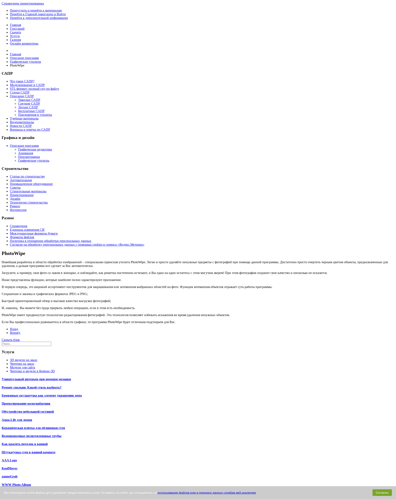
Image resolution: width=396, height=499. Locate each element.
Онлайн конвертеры (24, 43)
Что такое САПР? (22, 81)
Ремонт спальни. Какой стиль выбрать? (31, 387)
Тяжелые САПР (29, 100)
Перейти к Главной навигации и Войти (38, 14)
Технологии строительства (29, 202)
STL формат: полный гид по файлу (34, 88)
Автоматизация (21, 180)
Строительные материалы (28, 191)
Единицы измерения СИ (27, 229)
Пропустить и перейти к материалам (36, 10)
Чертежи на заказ (22, 363)
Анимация (25, 153)
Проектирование (22, 195)
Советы (15, 187)
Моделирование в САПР (27, 85)
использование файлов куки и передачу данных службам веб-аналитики (207, 492)
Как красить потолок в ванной (25, 444)
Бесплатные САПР (31, 111)
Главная (15, 25)
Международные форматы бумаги (34, 233)
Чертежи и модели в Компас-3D (32, 371)
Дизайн (15, 198)
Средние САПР (29, 103)
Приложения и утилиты (35, 114)
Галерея (15, 39)
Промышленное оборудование (31, 184)
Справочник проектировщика (23, 3)
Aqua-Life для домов (17, 420)
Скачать (15, 32)
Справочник (18, 226)
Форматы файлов (22, 237)
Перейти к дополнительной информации (39, 18)
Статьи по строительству (27, 176)
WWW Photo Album (16, 484)
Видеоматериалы (22, 122)
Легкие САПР (28, 107)
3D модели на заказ (23, 360)
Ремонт (15, 206)
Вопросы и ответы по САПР (30, 129)
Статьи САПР (19, 92)
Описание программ (24, 145)
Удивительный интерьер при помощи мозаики (36, 379)
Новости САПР (21, 126)
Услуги (15, 36)
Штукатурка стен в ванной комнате (28, 452)
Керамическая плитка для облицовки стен (33, 428)
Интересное (18, 210)
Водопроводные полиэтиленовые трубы (31, 436)
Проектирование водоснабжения (26, 403)
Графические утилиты (33, 160)
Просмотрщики (29, 157)
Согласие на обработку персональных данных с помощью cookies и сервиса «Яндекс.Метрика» (77, 244)
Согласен (382, 492)
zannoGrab (10, 476)
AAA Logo (9, 460)
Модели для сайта (22, 367)
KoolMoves (9, 468)
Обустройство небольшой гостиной (28, 411)
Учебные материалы (24, 118)
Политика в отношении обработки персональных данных (50, 241)
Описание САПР (22, 96)
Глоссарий (17, 28)
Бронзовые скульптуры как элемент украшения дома (42, 395)
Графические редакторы (35, 149)
